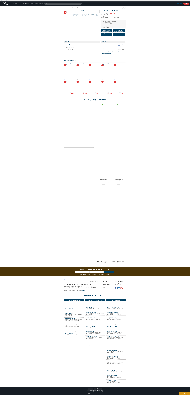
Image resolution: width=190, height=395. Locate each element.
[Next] (97, 12)
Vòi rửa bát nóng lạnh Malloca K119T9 (82, 92)
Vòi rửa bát (71, 7)
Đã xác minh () (121, 46)
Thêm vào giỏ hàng (106, 30)
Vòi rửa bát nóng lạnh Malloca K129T (95, 92)
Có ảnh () (121, 44)
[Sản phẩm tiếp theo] (125, 8)
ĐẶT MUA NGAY (119, 30)
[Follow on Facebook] (116, 288)
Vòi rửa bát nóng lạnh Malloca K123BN (70, 75)
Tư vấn (32, 3)
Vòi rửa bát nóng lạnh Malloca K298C (82, 75)
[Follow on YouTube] (122, 288)
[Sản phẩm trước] (123, 8)
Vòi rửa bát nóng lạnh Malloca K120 (120, 92)
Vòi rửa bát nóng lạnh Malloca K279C (107, 75)
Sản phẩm (20, 3)
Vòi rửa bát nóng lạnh (78, 7)
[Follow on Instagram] (117, 288)
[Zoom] (66, 12)
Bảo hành (41, 3)
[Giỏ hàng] (178, 4)
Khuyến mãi (27, 3)
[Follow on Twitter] (119, 288)
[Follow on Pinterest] (121, 288)
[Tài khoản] (181, 4)
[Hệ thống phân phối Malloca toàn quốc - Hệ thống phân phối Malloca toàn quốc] (6, 3)
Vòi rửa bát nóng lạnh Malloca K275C (120, 75)
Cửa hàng (36, 3)
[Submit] (81, 4)
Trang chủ (66, 7)
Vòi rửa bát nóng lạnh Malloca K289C (70, 92)
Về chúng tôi (14, 3)
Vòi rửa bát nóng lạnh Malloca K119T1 (107, 92)
